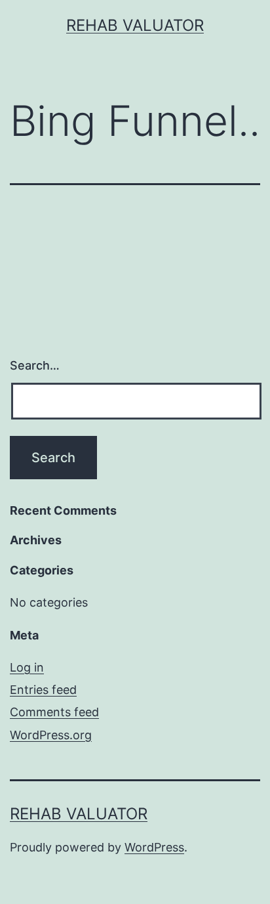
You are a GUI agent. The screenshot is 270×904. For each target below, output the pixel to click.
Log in (27, 667)
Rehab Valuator (135, 25)
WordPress (154, 847)
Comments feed (54, 712)
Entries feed (43, 690)
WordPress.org (51, 735)
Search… (35, 365)
